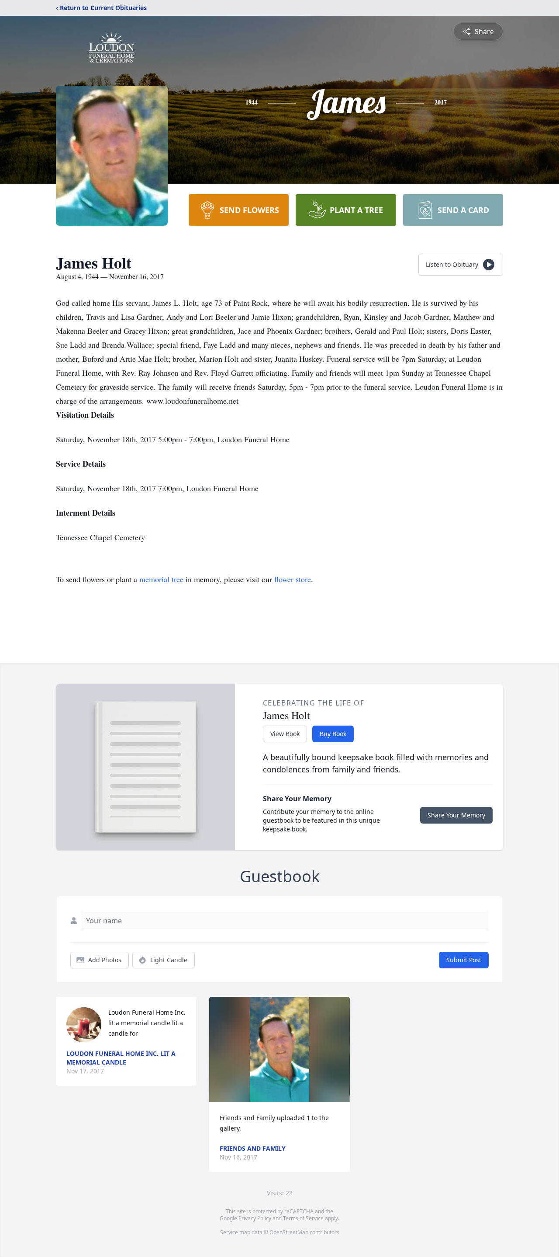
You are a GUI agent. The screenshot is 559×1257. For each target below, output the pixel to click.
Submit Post (463, 960)
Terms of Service (303, 1218)
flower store (292, 579)
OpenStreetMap (288, 1232)
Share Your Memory (456, 815)
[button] (280, 1049)
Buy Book (333, 734)
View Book (285, 734)
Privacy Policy (254, 1218)
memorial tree (161, 579)
